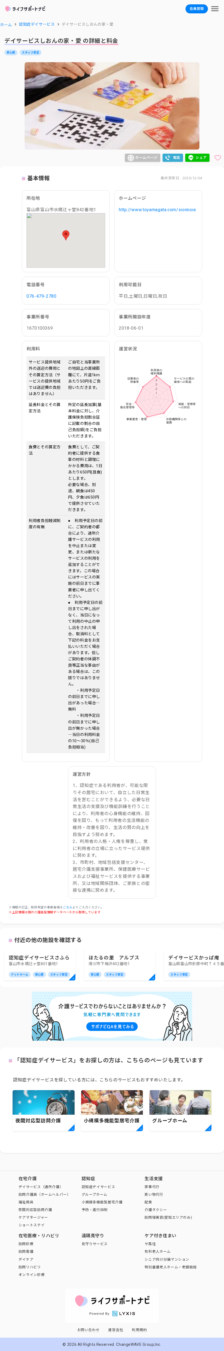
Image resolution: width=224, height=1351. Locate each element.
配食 (148, 1202)
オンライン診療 (32, 1275)
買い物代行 (154, 1194)
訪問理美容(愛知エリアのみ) (168, 1217)
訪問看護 (26, 1251)
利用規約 (139, 1330)
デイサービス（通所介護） (41, 1187)
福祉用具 (26, 1202)
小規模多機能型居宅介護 (102, 1202)
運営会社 (115, 1330)
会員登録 (197, 9)
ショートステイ (32, 1225)
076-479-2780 (41, 296)
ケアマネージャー (33, 1217)
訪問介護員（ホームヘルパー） (45, 1194)
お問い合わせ (88, 1330)
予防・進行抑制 (95, 1210)
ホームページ (146, 158)
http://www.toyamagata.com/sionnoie (157, 209)
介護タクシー (156, 1210)
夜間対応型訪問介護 (35, 1210)
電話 (176, 158)
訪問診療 (26, 1244)
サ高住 (150, 1244)
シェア (201, 158)
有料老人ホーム (157, 1251)
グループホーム (94, 1194)
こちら (67, 907)
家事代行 (152, 1187)
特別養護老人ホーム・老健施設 (171, 1267)
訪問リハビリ (30, 1267)
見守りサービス (95, 1244)
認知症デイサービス (98, 1187)
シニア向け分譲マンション (167, 1259)
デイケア (26, 1259)
